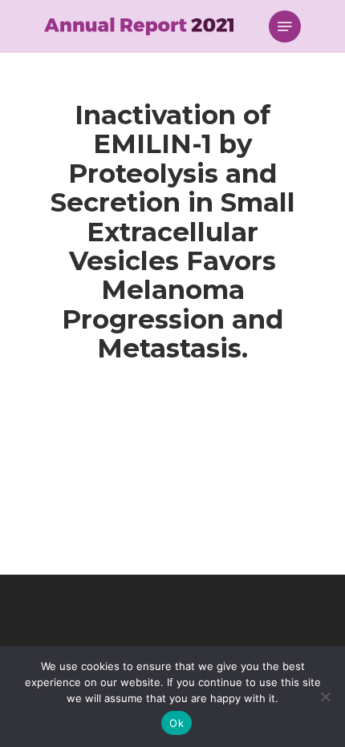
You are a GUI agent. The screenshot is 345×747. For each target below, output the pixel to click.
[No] (325, 696)
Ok (176, 723)
